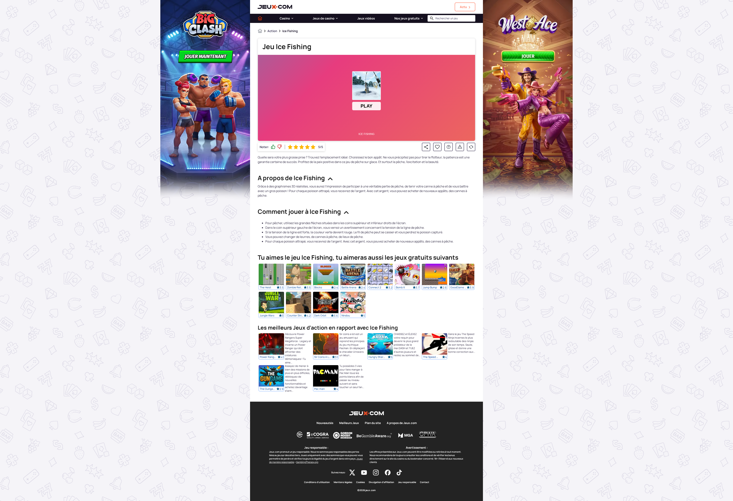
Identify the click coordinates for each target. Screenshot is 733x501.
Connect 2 (375, 287)
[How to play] (448, 147)
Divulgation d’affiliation (381, 482)
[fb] (388, 472)
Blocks (318, 287)
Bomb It (400, 287)
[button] (292, 18)
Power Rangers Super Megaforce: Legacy (268, 357)
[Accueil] (260, 18)
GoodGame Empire (458, 287)
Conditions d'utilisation (317, 482)
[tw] (352, 472)
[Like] (273, 147)
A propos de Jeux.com (402, 423)
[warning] (460, 147)
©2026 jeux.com (366, 490)
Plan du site (373, 423)
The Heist (265, 287)
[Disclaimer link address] (317, 435)
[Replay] (471, 147)
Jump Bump (430, 287)
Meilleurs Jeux (349, 423)
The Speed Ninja (431, 357)
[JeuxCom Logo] (275, 7)
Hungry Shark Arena (377, 357)
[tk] (399, 472)
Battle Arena (348, 287)
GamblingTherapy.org (307, 462)
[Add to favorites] (437, 147)
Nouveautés (324, 423)
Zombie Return (295, 287)
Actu (463, 7)
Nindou (345, 315)
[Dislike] (279, 147)
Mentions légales (343, 482)
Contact (424, 482)
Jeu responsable (407, 482)
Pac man (319, 389)
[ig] (376, 472)
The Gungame (268, 389)
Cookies (360, 482)
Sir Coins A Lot (322, 357)
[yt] (364, 472)
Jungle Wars (267, 315)
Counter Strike (295, 315)
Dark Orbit (320, 315)
